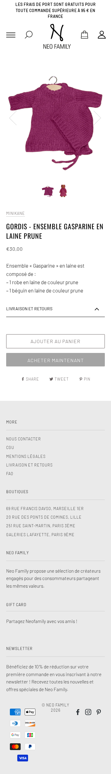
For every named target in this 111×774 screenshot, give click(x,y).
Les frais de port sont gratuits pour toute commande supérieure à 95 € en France (55, 10)
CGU (10, 447)
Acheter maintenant (55, 360)
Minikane (15, 213)
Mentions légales (26, 456)
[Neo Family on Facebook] (78, 713)
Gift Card (16, 604)
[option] (55, 117)
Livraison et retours (29, 465)
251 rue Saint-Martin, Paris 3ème (41, 526)
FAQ (9, 473)
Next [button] (93, 117)
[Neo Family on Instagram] (88, 713)
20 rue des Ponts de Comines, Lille (44, 517)
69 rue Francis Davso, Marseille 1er (45, 508)
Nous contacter (23, 439)
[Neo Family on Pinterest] (99, 713)
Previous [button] (16, 117)
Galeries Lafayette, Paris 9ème (40, 534)
